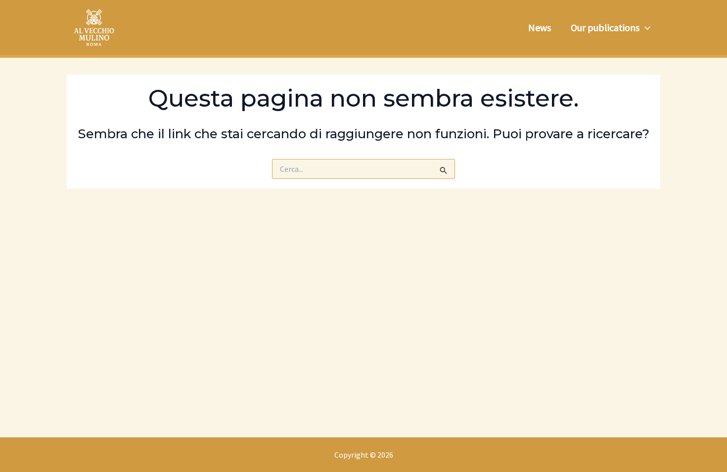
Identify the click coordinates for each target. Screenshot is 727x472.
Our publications (605, 27)
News (539, 27)
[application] (644, 27)
